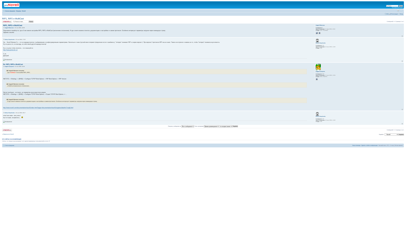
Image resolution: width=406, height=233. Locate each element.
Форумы (18, 11)
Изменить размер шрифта (401, 11)
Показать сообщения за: (174, 126)
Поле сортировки (199, 126)
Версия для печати (398, 11)
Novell (24, 11)
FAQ (387, 14)
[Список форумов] (12, 4)
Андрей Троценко (9, 66)
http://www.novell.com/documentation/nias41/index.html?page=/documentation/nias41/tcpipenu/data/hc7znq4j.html (38, 107)
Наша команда (356, 145)
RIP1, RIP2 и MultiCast (13, 18)
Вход (401, 14)
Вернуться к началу (402, 36)
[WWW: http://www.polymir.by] (317, 33)
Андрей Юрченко (9, 27)
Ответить (4, 21)
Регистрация (394, 14)
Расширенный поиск (397, 7)
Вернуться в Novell (8, 134)
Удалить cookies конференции (369, 145)
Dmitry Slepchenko (9, 39)
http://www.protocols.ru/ (10, 50)
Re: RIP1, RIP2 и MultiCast (13, 64)
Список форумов (10, 11)
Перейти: (381, 134)
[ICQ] (319, 33)
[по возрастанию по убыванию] (228, 126)
